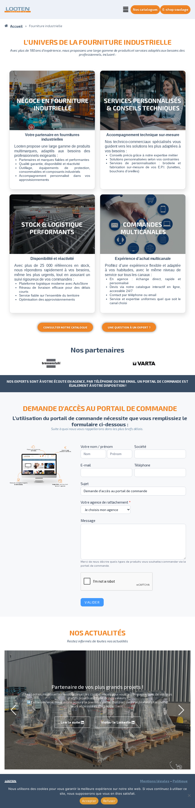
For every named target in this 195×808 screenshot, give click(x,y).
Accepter (89, 801)
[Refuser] (189, 795)
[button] (125, 10)
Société (140, 447)
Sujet (85, 484)
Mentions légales (154, 781)
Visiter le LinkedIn (116, 722)
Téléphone (142, 465)
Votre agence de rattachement (105, 502)
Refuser (109, 801)
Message (88, 521)
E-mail (86, 465)
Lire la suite (71, 722)
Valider (92, 602)
